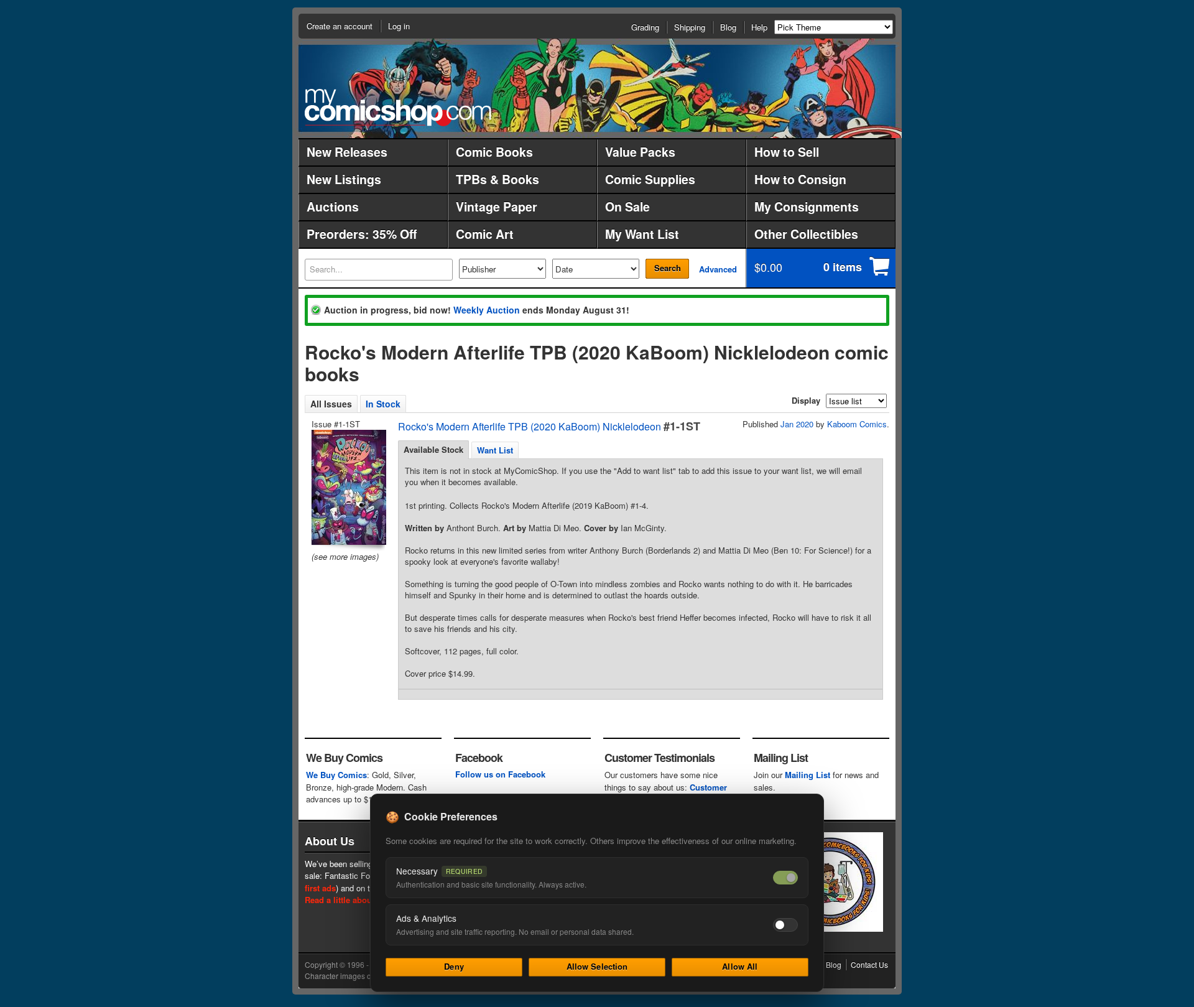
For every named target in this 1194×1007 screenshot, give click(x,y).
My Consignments (806, 206)
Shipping (689, 27)
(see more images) (345, 556)
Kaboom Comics (857, 424)
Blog (728, 27)
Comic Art (485, 234)
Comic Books (494, 151)
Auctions (333, 206)
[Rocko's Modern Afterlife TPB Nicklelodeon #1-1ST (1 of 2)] (347, 487)
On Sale (627, 206)
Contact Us (869, 964)
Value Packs (640, 151)
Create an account (340, 26)
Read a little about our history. (363, 900)
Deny (454, 966)
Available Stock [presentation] (433, 449)
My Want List (642, 234)
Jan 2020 (796, 424)
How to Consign (800, 179)
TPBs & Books (497, 179)
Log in (399, 26)
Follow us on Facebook (500, 774)
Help (759, 27)
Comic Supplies (650, 179)
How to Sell (786, 151)
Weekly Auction (486, 310)
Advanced (718, 269)
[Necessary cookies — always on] (785, 877)
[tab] (433, 449)
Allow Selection (597, 966)
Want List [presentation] (495, 450)
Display (806, 400)
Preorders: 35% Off (362, 234)
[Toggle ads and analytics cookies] (785, 925)
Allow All (739, 966)
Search (667, 268)
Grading (645, 27)
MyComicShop (398, 107)
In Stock (383, 403)
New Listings (344, 179)
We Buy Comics (336, 775)
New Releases (347, 151)
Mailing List (807, 775)
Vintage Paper (496, 206)
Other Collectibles (806, 234)
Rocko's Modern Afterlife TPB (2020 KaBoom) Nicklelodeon (529, 426)
